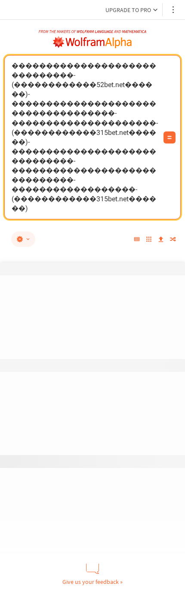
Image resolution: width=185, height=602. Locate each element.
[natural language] (23, 239)
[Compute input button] (169, 137)
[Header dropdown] (173, 9)
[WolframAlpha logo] (92, 42)
